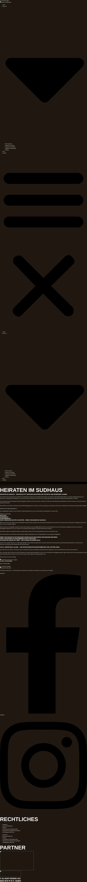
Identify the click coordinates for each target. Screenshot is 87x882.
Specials (7, 149)
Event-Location (8, 143)
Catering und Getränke (10, 146)
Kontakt (4, 153)
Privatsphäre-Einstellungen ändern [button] (10, 829)
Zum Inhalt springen (4, 0)
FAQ (4, 151)
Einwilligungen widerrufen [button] (8, 832)
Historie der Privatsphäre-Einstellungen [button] (11, 830)
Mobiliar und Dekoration (10, 148)
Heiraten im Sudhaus (9, 145)
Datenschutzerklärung (7, 826)
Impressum (5, 824)
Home (4, 4)
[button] (43, 242)
